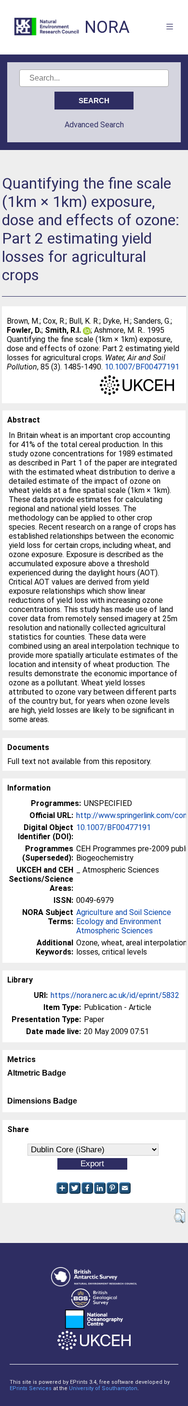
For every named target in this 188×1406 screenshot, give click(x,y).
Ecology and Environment (118, 921)
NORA (107, 27)
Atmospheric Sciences (114, 930)
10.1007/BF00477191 (142, 366)
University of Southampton (103, 1388)
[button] (179, 1216)
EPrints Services (31, 1388)
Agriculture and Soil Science (123, 912)
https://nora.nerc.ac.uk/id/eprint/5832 (115, 995)
